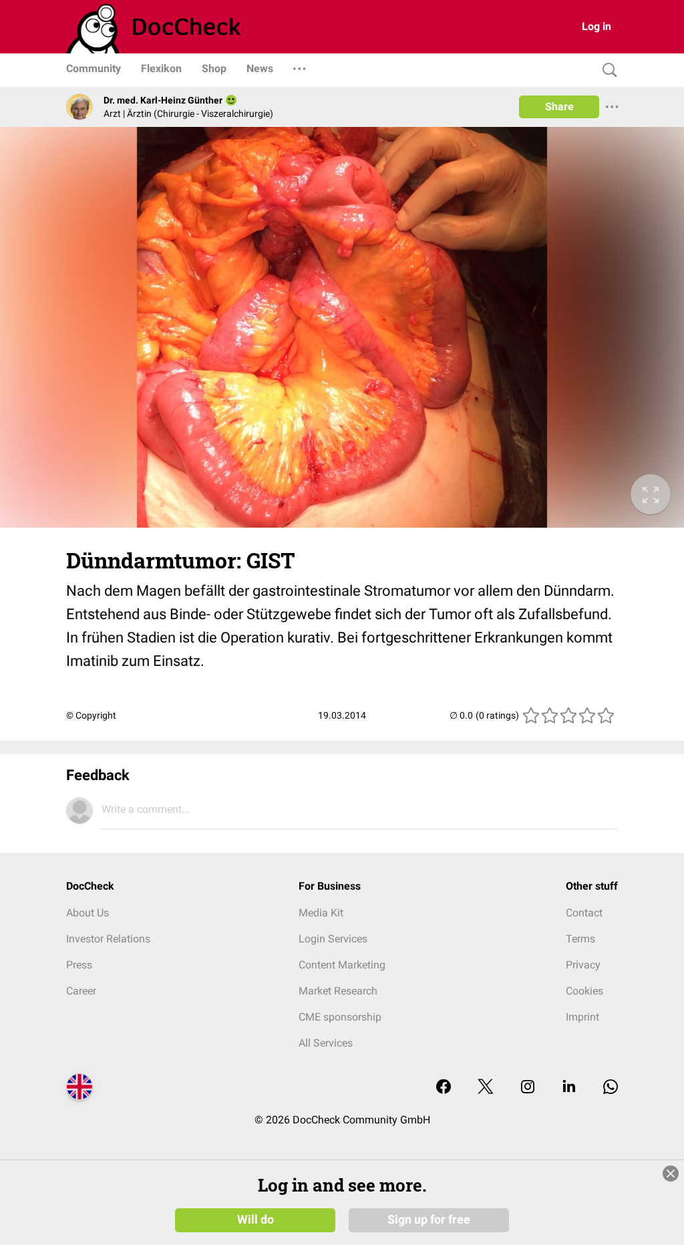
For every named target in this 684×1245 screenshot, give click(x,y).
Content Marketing (342, 964)
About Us (87, 912)
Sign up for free (428, 1219)
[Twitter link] (486, 1087)
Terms (580, 938)
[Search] (606, 70)
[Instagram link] (527, 1087)
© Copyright (91, 715)
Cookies (584, 991)
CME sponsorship (340, 1017)
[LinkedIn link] (569, 1087)
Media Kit (321, 912)
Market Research (338, 991)
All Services (326, 1043)
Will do (255, 1219)
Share (559, 106)
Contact (584, 912)
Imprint (582, 1017)
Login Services (333, 938)
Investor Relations (108, 938)
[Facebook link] (443, 1087)
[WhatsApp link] (610, 1087)
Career (81, 991)
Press (79, 964)
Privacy (583, 964)
